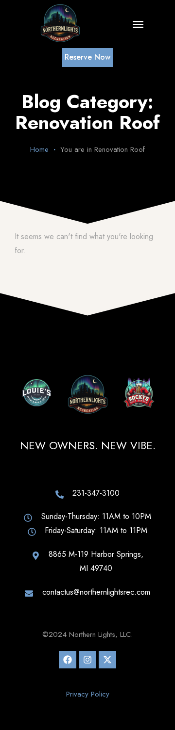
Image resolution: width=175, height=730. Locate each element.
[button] (138, 24)
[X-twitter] (107, 659)
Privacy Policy (87, 694)
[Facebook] (67, 659)
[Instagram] (87, 659)
